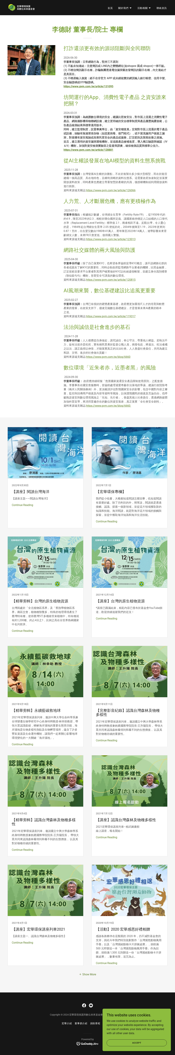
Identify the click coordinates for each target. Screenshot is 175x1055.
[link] (21, 7)
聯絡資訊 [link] (162, 8)
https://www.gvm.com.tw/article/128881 (88, 149)
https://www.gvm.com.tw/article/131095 (88, 86)
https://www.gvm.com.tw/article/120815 (111, 279)
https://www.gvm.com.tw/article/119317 (111, 316)
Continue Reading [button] (22, 505)
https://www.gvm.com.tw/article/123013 (111, 239)
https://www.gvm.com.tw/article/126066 (111, 190)
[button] (125, 8)
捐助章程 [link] (95, 1023)
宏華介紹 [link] (67, 1023)
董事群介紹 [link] (81, 1023)
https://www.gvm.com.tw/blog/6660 (108, 356)
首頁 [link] (110, 8)
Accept (136, 1042)
